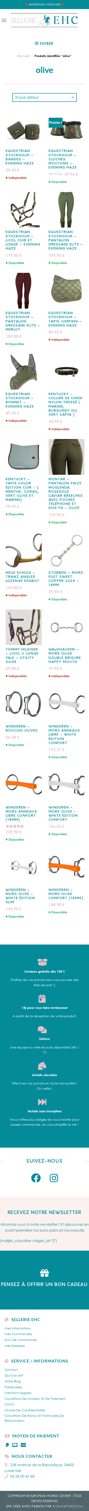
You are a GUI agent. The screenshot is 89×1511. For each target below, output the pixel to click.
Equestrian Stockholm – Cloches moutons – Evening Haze (63, 159)
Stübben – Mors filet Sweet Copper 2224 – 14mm (66, 579)
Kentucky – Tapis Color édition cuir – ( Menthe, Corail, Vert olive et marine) (22, 490)
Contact (11, 1370)
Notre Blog (13, 1381)
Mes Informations (18, 1328)
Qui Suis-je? (14, 1375)
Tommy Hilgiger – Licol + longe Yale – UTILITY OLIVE (22, 656)
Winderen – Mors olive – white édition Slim (20, 896)
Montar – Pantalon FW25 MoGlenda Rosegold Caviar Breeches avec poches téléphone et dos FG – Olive (66, 494)
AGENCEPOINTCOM (67, 1506)
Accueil (23, 56)
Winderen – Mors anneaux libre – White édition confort (64, 735)
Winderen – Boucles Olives (22, 728)
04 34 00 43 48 (22, 1476)
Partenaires (13, 1387)
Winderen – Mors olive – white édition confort (63, 814)
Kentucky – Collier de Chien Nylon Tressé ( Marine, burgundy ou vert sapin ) (66, 405)
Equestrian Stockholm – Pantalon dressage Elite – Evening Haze (66, 240)
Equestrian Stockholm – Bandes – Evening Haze (20, 157)
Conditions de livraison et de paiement (35, 1399)
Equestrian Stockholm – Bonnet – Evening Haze (20, 400)
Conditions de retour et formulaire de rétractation (34, 1418)
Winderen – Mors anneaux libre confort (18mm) (21, 814)
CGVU (9, 1404)
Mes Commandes (18, 1334)
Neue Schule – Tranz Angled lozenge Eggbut (22, 577)
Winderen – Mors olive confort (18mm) (66, 894)
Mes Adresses (15, 1346)
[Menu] (4, 20)
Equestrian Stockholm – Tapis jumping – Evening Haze (65, 319)
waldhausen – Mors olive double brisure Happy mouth (65, 656)
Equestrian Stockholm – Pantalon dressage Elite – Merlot (23, 321)
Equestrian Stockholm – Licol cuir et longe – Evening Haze (23, 240)
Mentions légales (18, 1393)
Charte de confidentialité (25, 1410)
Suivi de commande (21, 1340)
